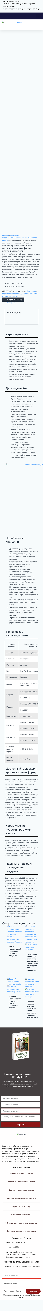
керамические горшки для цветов (15, 294)
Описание (11, 303)
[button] (38, 16)
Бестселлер (31, 291)
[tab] (24, 303)
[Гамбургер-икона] (38, 24)
